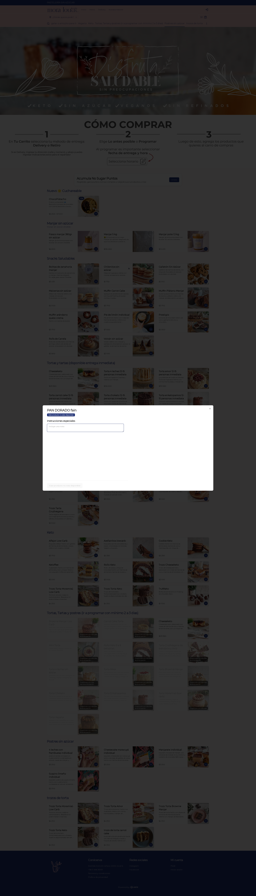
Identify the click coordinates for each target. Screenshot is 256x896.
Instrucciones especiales (61, 420)
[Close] (210, 409)
